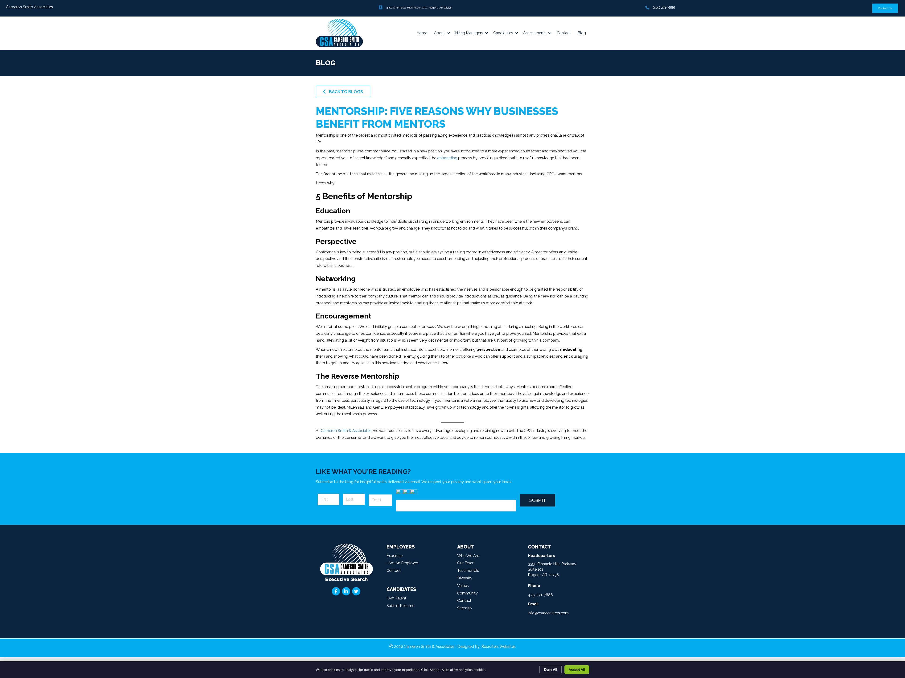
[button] (343, 92)
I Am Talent (396, 598)
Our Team (465, 563)
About (439, 33)
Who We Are (468, 555)
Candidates (503, 33)
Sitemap (464, 608)
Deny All (550, 669)
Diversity (464, 578)
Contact (564, 33)
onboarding (447, 158)
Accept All (577, 669)
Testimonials (468, 570)
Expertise (395, 555)
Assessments (535, 33)
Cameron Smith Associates (29, 7)
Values (463, 585)
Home (421, 33)
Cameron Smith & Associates (346, 430)
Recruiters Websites (498, 646)
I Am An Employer (402, 563)
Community (467, 593)
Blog (582, 33)
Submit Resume (400, 605)
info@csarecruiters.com (548, 613)
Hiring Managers (469, 33)
